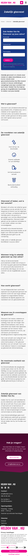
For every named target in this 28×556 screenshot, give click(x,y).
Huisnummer (7, 44)
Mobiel (3, 525)
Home (3, 21)
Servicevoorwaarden (18, 65)
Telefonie (4, 523)
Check (7, 60)
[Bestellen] (21, 2)
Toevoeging (6, 51)
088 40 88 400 (14, 457)
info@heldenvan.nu (14, 464)
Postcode (6, 37)
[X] (8, 487)
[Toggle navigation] (25, 2)
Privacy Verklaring (8, 65)
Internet (8, 21)
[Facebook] (5, 487)
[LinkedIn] (2, 487)
